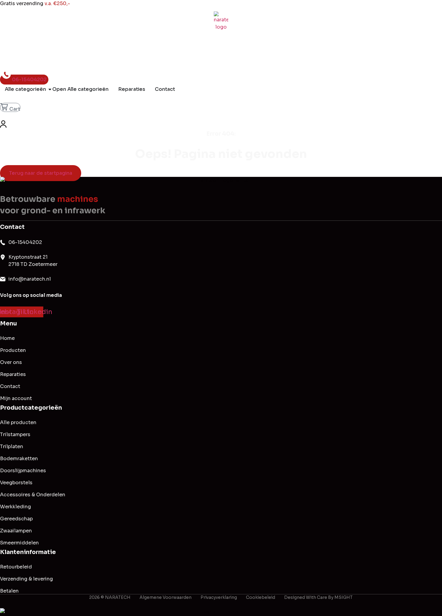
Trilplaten (11, 447)
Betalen (9, 591)
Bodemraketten (19, 459)
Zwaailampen (16, 531)
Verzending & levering (26, 579)
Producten (13, 350)
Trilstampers (15, 435)
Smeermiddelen (19, 543)
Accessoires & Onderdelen (32, 495)
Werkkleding (15, 507)
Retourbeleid (16, 567)
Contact (10, 386)
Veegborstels (16, 483)
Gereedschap (16, 519)
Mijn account (16, 399)
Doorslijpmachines (23, 471)
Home (7, 338)
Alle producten (18, 423)
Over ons (11, 362)
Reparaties (13, 374)
